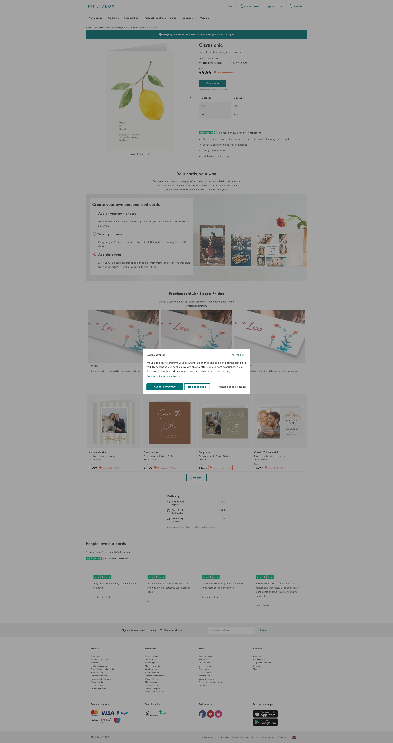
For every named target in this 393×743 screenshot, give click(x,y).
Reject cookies (197, 386)
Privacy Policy (171, 376)
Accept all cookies (165, 386)
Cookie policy (154, 376)
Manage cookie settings (233, 386)
